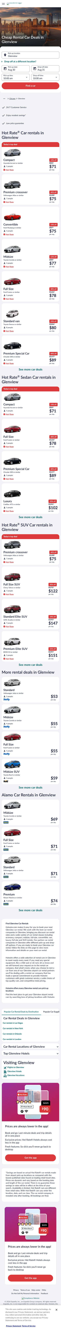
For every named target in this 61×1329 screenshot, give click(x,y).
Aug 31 (41, 70)
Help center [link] (35, 1290)
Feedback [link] (44, 1293)
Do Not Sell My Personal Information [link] (25, 1293)
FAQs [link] (44, 1290)
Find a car (30, 86)
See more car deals (30, 369)
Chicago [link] (12, 98)
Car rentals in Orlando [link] (12, 1034)
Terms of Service (28, 1326)
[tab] (21, 1012)
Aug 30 (11, 70)
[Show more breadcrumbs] (4, 98)
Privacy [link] (16, 1290)
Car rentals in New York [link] (13, 1029)
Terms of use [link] (25, 1290)
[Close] (56, 1310)
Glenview (12, 56)
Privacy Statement (13, 1326)
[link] (30, 1068)
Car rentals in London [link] (12, 1039)
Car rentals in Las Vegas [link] (13, 1023)
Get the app (31, 1158)
